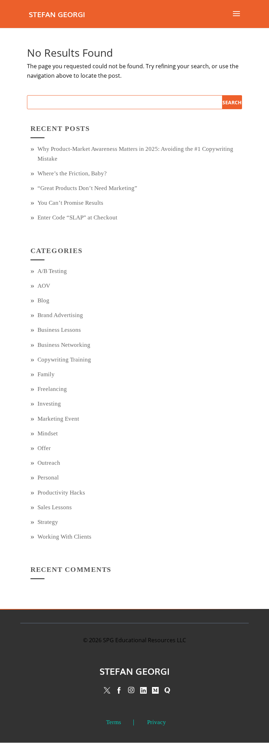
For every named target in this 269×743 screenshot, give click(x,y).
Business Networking (63, 345)
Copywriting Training (64, 359)
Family (46, 374)
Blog (43, 300)
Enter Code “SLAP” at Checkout (77, 217)
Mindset (47, 433)
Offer (44, 448)
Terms (113, 722)
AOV (43, 285)
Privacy (156, 722)
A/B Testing (52, 271)
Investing (49, 403)
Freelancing (52, 389)
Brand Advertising (60, 315)
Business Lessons (59, 330)
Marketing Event (58, 418)
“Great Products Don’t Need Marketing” (87, 188)
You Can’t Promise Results (70, 202)
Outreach (48, 463)
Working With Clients (64, 536)
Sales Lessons (54, 507)
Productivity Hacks (61, 492)
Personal (48, 477)
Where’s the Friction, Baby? (72, 173)
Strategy (47, 522)
